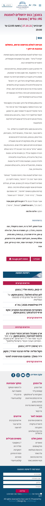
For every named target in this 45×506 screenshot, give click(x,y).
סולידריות (17, 446)
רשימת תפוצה (22, 273)
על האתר (38, 453)
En (34, 5)
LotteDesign (31, 501)
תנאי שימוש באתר (35, 460)
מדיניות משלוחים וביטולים (35, 432)
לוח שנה (18, 427)
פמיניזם (18, 457)
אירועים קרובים (34, 317)
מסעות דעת (16, 391)
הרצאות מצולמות (35, 449)
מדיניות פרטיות (36, 457)
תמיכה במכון (37, 401)
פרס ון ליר (17, 394)
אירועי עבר (17, 424)
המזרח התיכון (16, 453)
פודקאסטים (37, 446)
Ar (30, 5)
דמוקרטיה (17, 449)
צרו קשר (39, 411)
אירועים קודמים (34, 361)
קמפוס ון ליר (37, 391)
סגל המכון (38, 387)
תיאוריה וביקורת (36, 424)
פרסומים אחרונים (35, 420)
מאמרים (39, 442)
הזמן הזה (38, 427)
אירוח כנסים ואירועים (34, 398)
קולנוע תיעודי (16, 398)
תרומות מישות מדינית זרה (33, 406)
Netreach (12, 501)
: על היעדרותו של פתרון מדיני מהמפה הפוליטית (25, 297)
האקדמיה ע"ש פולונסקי (33, 394)
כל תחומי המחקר (14, 387)
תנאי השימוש (27, 494)
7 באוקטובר (16, 442)
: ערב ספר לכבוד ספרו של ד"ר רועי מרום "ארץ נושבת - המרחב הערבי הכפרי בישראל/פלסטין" (23, 337)
